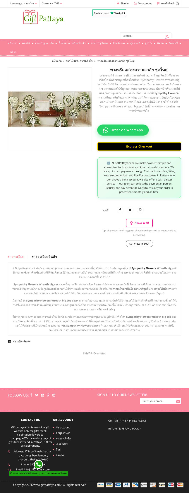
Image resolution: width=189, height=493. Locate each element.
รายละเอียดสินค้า (44, 254)
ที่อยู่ (58, 451)
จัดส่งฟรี (173, 42)
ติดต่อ (160, 42)
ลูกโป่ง (148, 42)
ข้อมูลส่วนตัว (63, 434)
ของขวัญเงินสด (99, 42)
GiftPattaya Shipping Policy (127, 423)
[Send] (38, 466)
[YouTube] (42, 396)
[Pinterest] (48, 396)
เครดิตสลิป (62, 445)
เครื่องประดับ (78, 42)
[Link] (45, 15)
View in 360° (142, 240)
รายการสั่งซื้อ (63, 440)
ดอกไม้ (26, 42)
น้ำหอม (63, 42)
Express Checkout (139, 143)
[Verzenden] (167, 34)
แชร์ (120, 207)
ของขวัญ (40, 42)
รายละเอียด (16, 254)
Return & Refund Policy (124, 431)
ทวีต (130, 207)
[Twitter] (37, 396)
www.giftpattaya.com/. (47, 486)
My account (63, 421)
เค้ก (51, 42)
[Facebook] (31, 396)
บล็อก (13, 50)
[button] (36, 2)
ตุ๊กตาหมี (135, 42)
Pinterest (140, 207)
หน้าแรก (12, 42)
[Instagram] (54, 396)
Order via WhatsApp (127, 127)
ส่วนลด (60, 456)
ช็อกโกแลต (119, 42)
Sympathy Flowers (166, 90)
